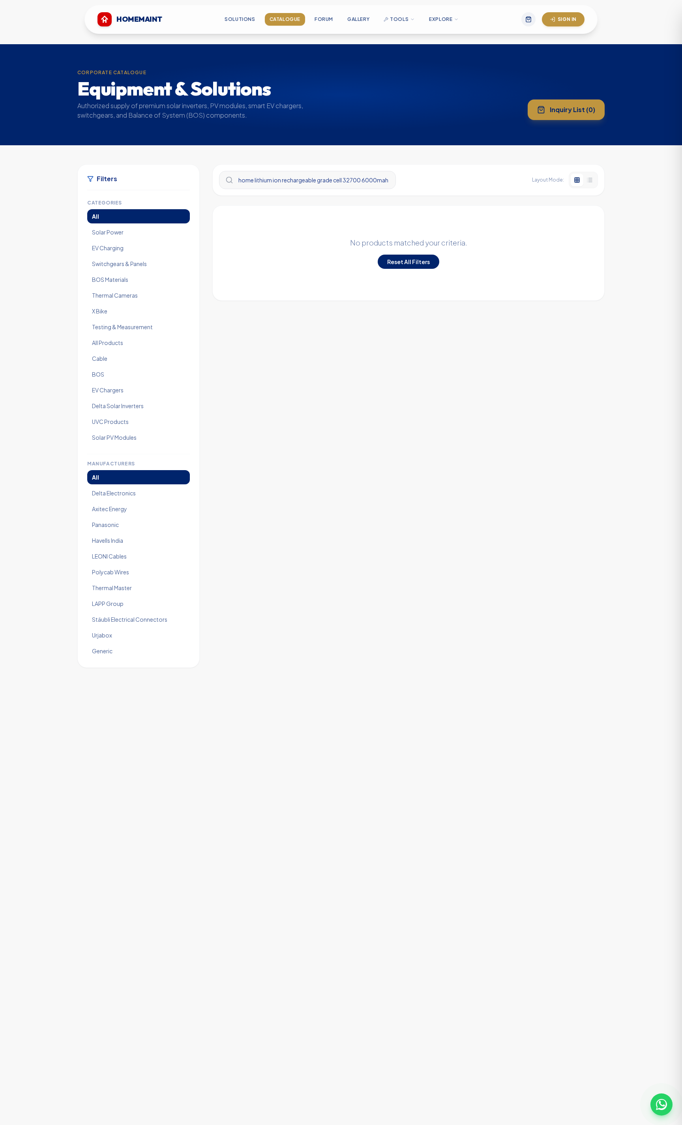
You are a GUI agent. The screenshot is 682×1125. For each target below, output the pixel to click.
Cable (99, 358)
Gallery (358, 19)
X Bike (99, 311)
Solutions (240, 19)
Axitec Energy (109, 508)
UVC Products (110, 421)
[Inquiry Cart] (528, 19)
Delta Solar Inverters (118, 405)
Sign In (567, 19)
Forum (324, 19)
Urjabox (102, 635)
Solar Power (108, 232)
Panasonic (105, 524)
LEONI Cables (109, 556)
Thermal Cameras (115, 295)
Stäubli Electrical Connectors (129, 619)
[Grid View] (577, 180)
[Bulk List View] (589, 180)
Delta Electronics (114, 493)
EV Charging (108, 247)
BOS (98, 374)
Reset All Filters (408, 261)
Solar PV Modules (114, 437)
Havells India (107, 540)
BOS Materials (110, 279)
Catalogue (285, 19)
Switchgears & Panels (119, 263)
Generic (102, 650)
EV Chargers (108, 390)
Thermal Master (112, 587)
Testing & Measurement (122, 326)
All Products (107, 342)
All (95, 216)
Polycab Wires (110, 572)
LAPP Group (108, 603)
